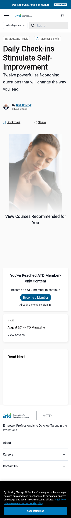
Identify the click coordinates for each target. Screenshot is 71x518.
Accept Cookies (35, 511)
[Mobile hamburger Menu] (7, 15)
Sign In (47, 304)
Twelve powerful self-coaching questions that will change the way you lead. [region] (34, 82)
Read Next (16, 357)
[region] (35, 499)
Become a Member (35, 297)
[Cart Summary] (63, 15)
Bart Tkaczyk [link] (23, 105)
